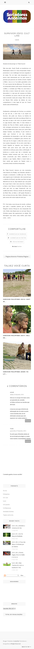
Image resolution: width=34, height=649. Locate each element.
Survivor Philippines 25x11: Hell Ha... (16, 337)
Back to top (26, 646)
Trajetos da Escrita (8, 515)
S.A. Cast (5, 497)
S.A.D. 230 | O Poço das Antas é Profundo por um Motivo (18, 544)
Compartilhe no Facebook (17, 234)
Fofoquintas (6, 494)
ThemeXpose (22, 641)
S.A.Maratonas (7, 508)
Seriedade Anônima (8, 511)
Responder (28, 420)
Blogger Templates (8, 641)
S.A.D (4, 501)
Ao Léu (5, 490)
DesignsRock (6, 644)
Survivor (19, 246)
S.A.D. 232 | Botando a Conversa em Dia (18, 527)
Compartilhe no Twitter (18, 238)
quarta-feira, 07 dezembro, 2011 (18, 431)
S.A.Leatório (6, 504)
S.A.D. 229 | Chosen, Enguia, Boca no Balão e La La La (18, 555)
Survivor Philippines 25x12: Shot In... (16, 300)
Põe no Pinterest (18, 241)
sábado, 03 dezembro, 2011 (17, 394)
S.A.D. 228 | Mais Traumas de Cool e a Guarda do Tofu (18, 565)
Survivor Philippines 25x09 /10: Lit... (16, 373)
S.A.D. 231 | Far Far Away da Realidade (17, 535)
